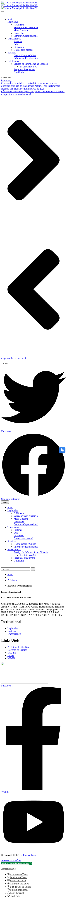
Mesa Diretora (21, 30)
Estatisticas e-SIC (28, 66)
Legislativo (12, 22)
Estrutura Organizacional (26, 36)
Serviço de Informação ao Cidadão (31, 63)
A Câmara (19, 24)
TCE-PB (11, 652)
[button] (16, 863)
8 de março (6, 80)
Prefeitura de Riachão (18, 647)
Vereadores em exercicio (26, 27)
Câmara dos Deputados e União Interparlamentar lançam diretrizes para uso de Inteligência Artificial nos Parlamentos (30, 84)
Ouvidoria (19, 72)
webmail (22, 358)
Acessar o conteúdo (11, 860)
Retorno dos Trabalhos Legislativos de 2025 (23, 88)
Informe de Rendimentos (26, 58)
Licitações (19, 47)
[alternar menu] (2, 11)
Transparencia (14, 38)
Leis (16, 44)
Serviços (11, 52)
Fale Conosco (14, 61)
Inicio (10, 19)
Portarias (18, 41)
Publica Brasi (29, 855)
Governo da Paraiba (17, 650)
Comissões (19, 33)
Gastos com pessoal (23, 49)
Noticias (11, 631)
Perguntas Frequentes (24, 69)
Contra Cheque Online (25, 55)
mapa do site (7, 358)
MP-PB (11, 658)
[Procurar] (33, 569)
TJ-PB (10, 655)
